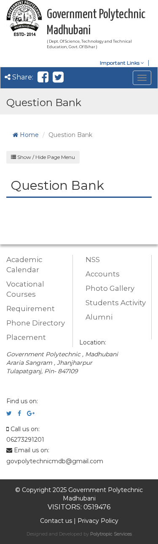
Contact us (56, 521)
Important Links (120, 63)
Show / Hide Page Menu (45, 157)
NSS (93, 259)
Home (28, 135)
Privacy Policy (98, 521)
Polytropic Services (111, 534)
